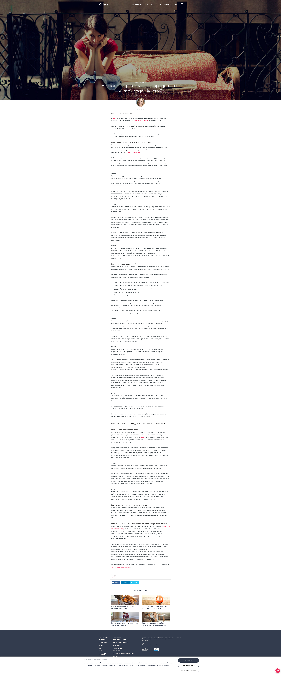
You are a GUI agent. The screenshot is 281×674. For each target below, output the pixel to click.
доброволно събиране (140, 120)
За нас (159, 4)
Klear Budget (117, 637)
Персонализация (188, 665)
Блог (136, 82)
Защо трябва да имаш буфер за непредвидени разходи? (154, 607)
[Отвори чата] (277, 670)
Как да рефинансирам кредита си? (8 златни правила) (125, 624)
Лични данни (117, 648)
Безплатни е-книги (119, 640)
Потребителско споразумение (122, 653)
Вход (176, 4)
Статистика (103, 642)
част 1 (114, 118)
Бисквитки (117, 651)
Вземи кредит (137, 4)
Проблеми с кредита (118, 577)
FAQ (100, 648)
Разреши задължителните (188, 670)
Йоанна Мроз (141, 109)
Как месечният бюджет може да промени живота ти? (123, 607)
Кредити (143, 82)
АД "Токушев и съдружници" (120, 567)
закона (143, 437)
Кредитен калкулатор (120, 642)
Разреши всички (188, 660)
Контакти (116, 645)
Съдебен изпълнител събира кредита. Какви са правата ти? (154, 624)
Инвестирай (149, 4)
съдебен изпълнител (133, 152)
